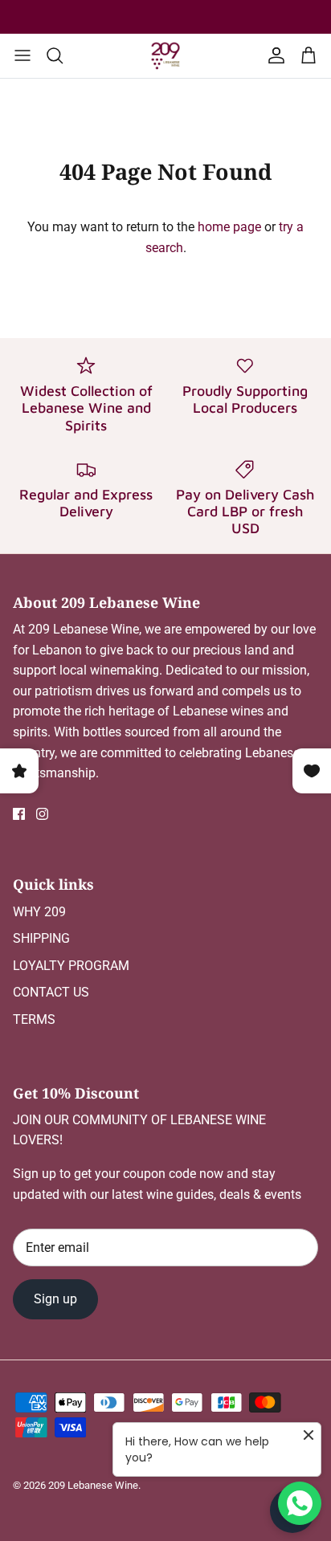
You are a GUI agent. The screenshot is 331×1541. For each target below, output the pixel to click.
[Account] (273, 55)
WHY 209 (39, 911)
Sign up (55, 1299)
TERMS (34, 1019)
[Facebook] (19, 814)
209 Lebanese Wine (93, 1485)
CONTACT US (51, 992)
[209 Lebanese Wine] (165, 56)
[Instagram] (42, 814)
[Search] (62, 55)
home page (229, 226)
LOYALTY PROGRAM (71, 965)
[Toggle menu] (22, 55)
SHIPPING (41, 938)
